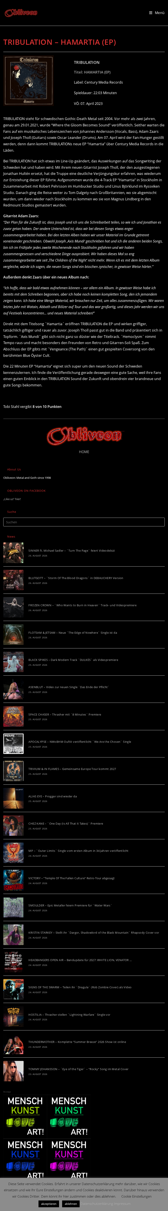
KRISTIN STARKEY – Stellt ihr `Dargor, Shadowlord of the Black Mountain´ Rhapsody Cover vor (93, 933)
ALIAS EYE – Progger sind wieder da (52, 796)
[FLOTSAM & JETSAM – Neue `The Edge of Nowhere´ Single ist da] (13, 634)
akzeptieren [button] (48, 1204)
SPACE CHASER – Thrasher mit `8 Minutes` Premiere (64, 714)
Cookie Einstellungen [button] (136, 1196)
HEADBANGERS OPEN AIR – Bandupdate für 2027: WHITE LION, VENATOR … (80, 960)
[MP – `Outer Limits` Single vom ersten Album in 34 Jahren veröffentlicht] (13, 853)
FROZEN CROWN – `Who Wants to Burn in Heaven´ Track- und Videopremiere (82, 605)
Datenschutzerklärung (96, 1203)
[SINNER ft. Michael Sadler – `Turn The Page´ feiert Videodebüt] (13, 552)
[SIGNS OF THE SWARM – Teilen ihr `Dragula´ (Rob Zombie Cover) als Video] (13, 989)
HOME (84, 451)
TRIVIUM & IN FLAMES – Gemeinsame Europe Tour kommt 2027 (72, 769)
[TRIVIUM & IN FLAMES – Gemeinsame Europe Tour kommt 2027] (13, 771)
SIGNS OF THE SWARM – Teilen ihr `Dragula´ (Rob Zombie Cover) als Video (79, 987)
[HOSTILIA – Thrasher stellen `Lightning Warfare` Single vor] (13, 1016)
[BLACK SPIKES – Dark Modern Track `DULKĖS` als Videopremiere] (13, 662)
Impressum (122, 1203)
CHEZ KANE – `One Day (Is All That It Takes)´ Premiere (65, 823)
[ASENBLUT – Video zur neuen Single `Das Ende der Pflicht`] (13, 689)
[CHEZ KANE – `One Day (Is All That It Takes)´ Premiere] (13, 825)
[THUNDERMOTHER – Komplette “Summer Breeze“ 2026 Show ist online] (13, 1044)
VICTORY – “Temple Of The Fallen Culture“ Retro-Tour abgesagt (71, 878)
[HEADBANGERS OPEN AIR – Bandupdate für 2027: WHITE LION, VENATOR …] (13, 962)
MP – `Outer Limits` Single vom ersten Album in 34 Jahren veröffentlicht (78, 851)
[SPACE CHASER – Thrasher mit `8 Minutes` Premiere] (13, 716)
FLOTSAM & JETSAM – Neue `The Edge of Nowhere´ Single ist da (72, 633)
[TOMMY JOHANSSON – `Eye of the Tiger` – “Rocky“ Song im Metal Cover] (13, 1071)
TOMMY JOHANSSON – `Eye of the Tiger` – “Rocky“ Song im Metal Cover (78, 1069)
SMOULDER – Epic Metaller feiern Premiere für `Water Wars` (70, 905)
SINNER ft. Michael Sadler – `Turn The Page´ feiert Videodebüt (71, 551)
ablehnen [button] (71, 1204)
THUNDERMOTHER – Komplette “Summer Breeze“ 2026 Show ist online (77, 1042)
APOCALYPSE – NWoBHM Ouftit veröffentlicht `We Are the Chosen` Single (79, 742)
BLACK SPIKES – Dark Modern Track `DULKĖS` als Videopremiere (73, 660)
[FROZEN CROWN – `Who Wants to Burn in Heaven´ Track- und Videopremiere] (13, 607)
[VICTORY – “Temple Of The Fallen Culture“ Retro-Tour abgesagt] (13, 880)
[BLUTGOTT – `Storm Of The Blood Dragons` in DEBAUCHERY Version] (13, 580)
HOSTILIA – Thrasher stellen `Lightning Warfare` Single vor (69, 1015)
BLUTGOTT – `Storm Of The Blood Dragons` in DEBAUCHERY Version (75, 578)
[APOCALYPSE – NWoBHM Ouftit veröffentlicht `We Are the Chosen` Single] (13, 744)
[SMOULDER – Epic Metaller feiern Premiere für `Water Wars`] (13, 907)
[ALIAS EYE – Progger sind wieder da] (13, 798)
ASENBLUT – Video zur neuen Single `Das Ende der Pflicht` (68, 687)
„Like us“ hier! (12, 499)
